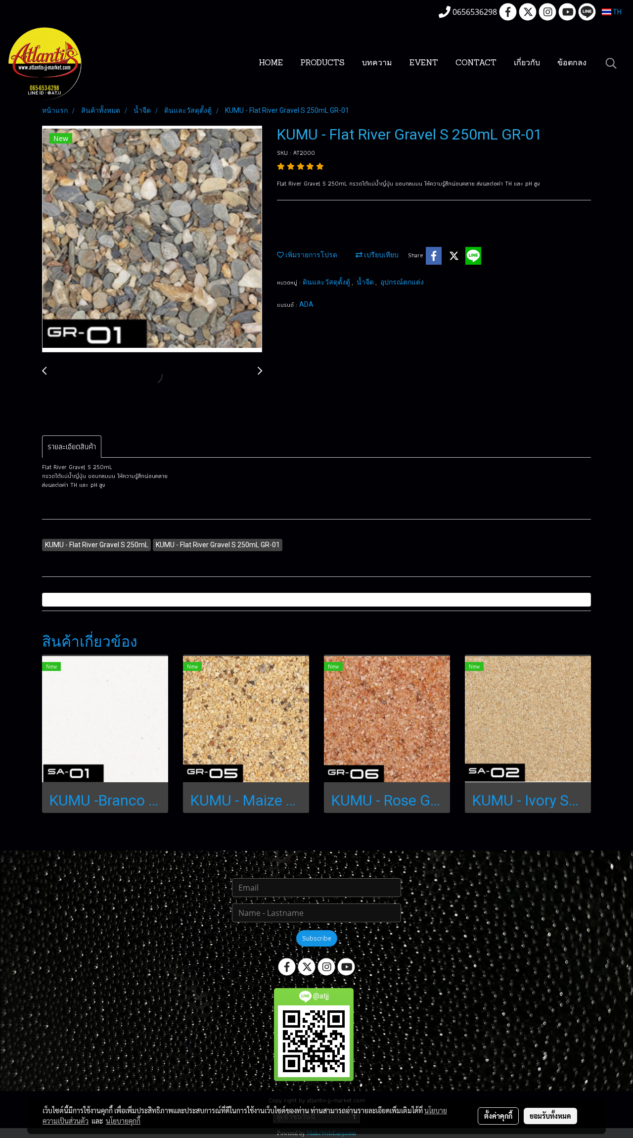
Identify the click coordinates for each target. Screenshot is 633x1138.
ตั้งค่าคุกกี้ (498, 1115)
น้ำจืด (366, 282)
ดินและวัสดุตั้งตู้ (327, 282)
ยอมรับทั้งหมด (550, 1115)
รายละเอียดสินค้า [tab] (71, 446)
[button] (611, 63)
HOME (271, 63)
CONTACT (476, 63)
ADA (306, 304)
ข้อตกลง (572, 63)
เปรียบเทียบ (380, 255)
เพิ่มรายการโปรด (310, 255)
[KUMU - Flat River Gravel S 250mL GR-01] (152, 239)
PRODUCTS (322, 63)
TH (616, 12)
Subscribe (316, 938)
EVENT (423, 63)
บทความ (377, 63)
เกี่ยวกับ (527, 63)
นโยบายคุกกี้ (123, 1120)
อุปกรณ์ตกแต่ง (402, 282)
